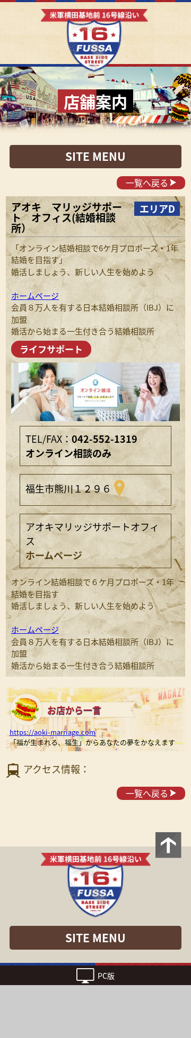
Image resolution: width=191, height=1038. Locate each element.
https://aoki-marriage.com (53, 732)
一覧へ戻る (147, 182)
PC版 (106, 975)
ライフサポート (51, 349)
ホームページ (35, 295)
